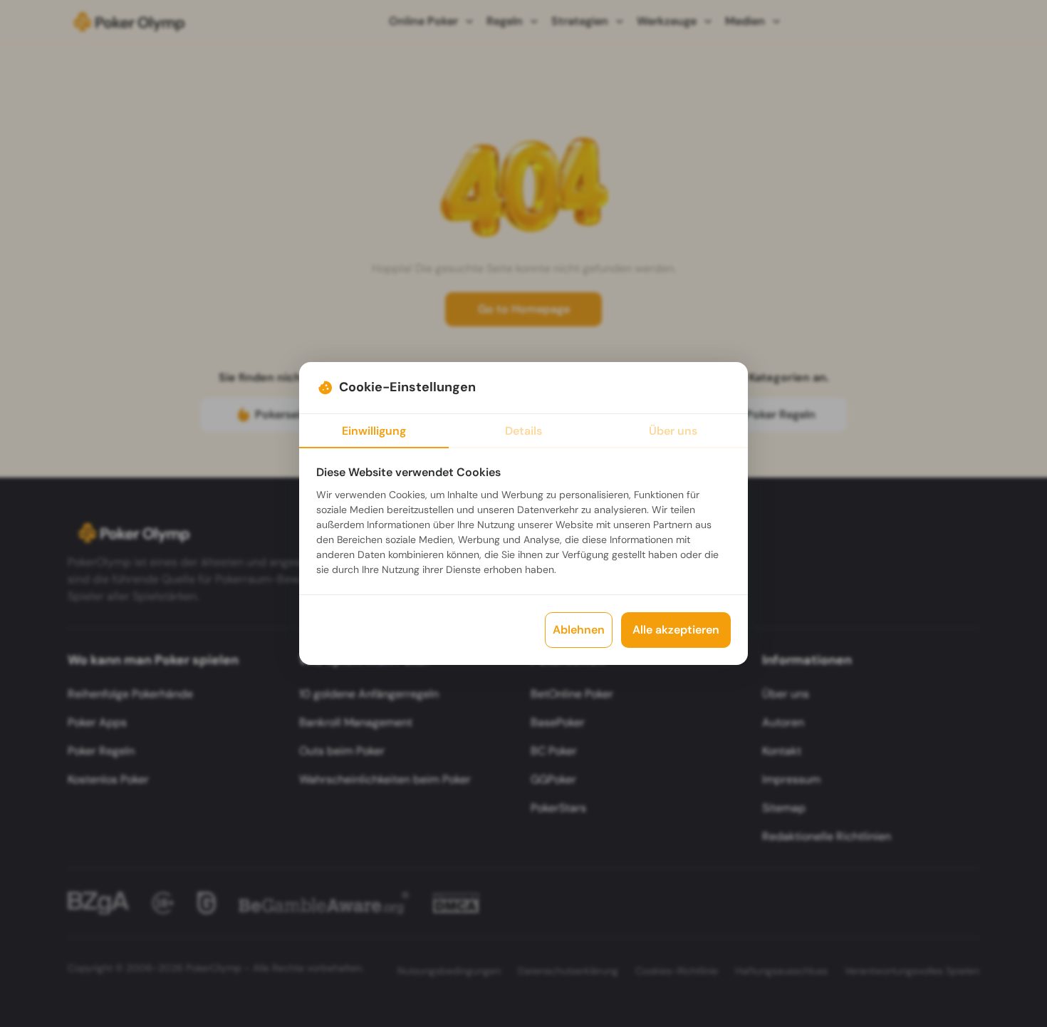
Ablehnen (579, 629)
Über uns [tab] (673, 430)
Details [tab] (523, 430)
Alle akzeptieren (675, 629)
